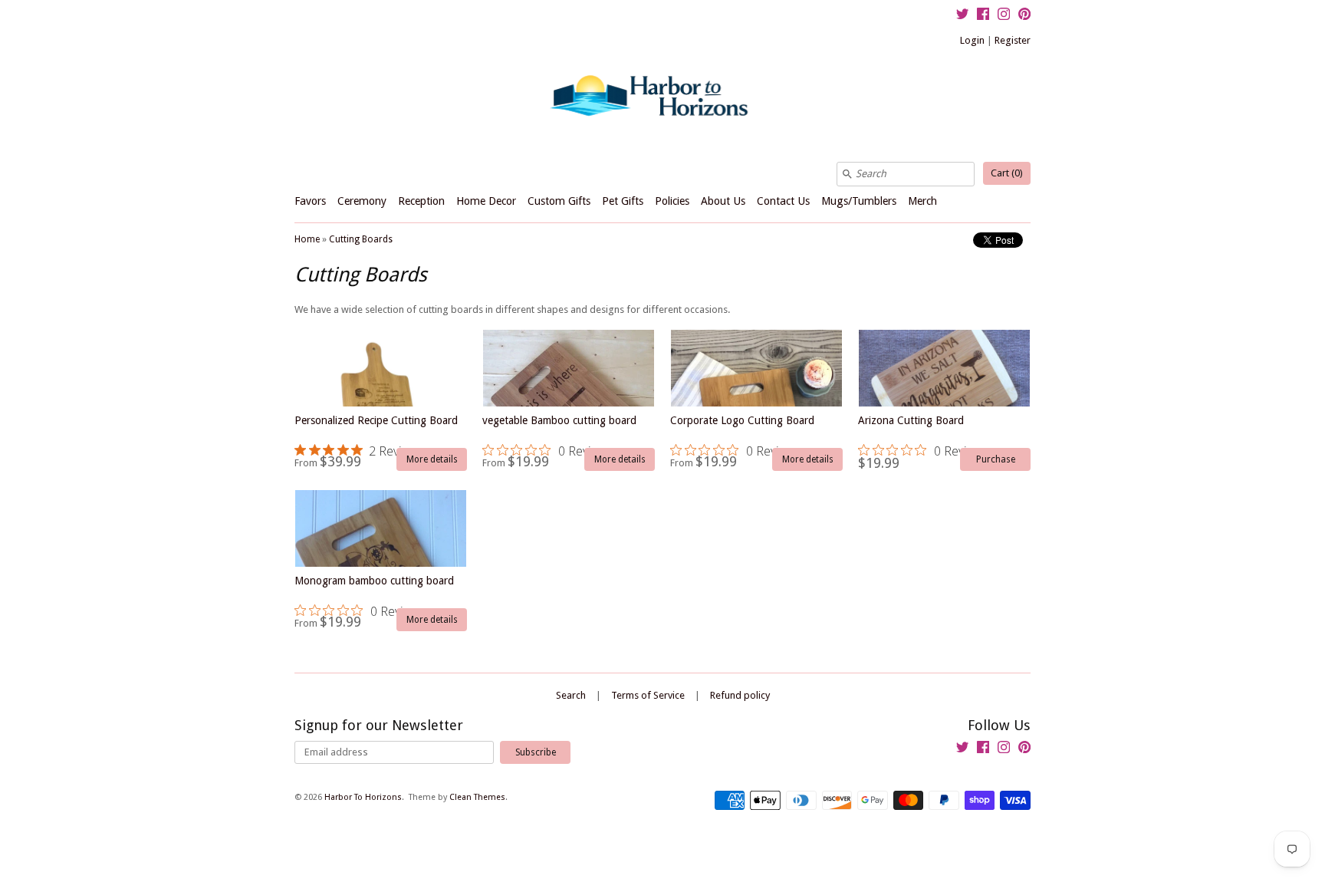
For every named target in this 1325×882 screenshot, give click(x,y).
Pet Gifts (622, 201)
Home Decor (486, 201)
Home (307, 239)
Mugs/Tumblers (858, 201)
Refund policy (740, 695)
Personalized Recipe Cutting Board (376, 436)
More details (432, 459)
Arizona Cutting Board (923, 436)
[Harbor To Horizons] (662, 94)
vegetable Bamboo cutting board (559, 436)
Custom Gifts (559, 201)
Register (1013, 40)
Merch (922, 201)
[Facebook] (983, 16)
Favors (310, 201)
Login (972, 40)
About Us (723, 201)
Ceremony (361, 201)
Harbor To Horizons (363, 797)
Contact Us (783, 201)
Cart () (1007, 173)
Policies (672, 201)
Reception (421, 201)
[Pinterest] (1024, 16)
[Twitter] (962, 16)
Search (571, 695)
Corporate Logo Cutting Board (742, 436)
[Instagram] (1004, 16)
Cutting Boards (361, 239)
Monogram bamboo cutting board (374, 597)
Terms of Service (648, 695)
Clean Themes (477, 797)
